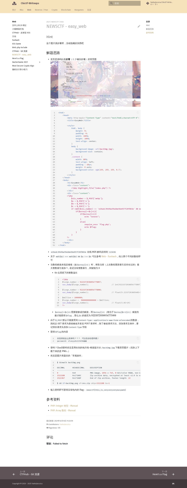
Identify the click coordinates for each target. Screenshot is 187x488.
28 (54, 183)
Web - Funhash (108, 256)
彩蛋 (89, 10)
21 (54, 164)
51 (54, 242)
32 (54, 193)
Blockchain (66, 10)
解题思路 (150, 29)
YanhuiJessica (65, 424)
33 (54, 196)
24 (54, 172)
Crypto (54, 10)
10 (54, 136)
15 (54, 149)
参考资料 (150, 33)
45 (54, 227)
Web (29, 10)
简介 (14, 10)
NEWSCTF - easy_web (21, 55)
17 (54, 154)
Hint (147, 25)
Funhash (15, 40)
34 (54, 198)
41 (54, 217)
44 (54, 224)
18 (54, 157)
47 (54, 232)
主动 (14, 36)
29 (54, 185)
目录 (148, 21)
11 (54, 138)
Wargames (79, 10)
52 (54, 245)
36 (54, 204)
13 (54, 144)
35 (54, 201)
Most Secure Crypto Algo (23, 66)
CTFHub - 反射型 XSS (21, 33)
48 (54, 235)
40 (54, 214)
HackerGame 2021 (20, 62)
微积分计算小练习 (20, 69)
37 (54, 206)
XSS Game (16, 44)
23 (54, 170)
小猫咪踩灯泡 (18, 29)
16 (54, 151)
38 (54, 209)
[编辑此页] (139, 26)
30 (54, 188)
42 (54, 219)
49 (54, 237)
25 (54, 175)
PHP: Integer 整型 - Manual (64, 406)
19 (54, 159)
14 (54, 146)
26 (54, 177)
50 (54, 240)
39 (54, 211)
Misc (22, 10)
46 (54, 229)
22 (54, 167)
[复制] (137, 112)
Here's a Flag (18, 58)
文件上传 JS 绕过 (19, 25)
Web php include (19, 47)
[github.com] (173, 483)
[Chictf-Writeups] (14, 3)
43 (54, 222)
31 (54, 191)
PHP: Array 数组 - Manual (63, 410)
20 (54, 162)
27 (54, 180)
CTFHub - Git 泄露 (19, 51)
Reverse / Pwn (41, 10)
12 (54, 141)
